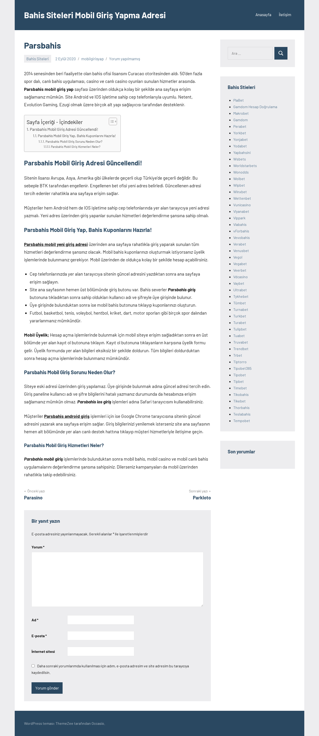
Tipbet (238, 381)
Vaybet (238, 283)
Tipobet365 (242, 368)
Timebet (240, 388)
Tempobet (241, 420)
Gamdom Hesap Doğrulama (255, 106)
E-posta (39, 635)
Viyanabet (241, 211)
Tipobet (239, 375)
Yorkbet (239, 133)
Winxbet (240, 191)
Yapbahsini (242, 152)
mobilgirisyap (92, 58)
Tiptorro (240, 361)
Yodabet (240, 146)
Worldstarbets (245, 165)
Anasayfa (263, 14)
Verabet (239, 244)
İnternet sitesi (43, 651)
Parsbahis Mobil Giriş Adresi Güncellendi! (64, 129)
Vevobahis (241, 237)
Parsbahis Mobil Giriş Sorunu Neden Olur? (74, 141)
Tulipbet (240, 329)
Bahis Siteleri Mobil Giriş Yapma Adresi (95, 15)
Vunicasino (242, 205)
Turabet (239, 322)
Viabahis (240, 224)
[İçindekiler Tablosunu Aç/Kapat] (110, 121)
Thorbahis (241, 407)
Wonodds (241, 172)
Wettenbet (242, 198)
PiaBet (238, 100)
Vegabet (240, 263)
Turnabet (240, 309)
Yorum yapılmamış (124, 58)
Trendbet (240, 348)
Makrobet (241, 113)
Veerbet (239, 270)
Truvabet (240, 342)
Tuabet (239, 335)
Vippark (239, 218)
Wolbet (239, 178)
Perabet (239, 126)
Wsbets (239, 159)
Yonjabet (240, 139)
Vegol (237, 257)
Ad (35, 620)
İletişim (285, 14)
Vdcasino (240, 276)
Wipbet (239, 185)
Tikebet (239, 401)
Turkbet (239, 316)
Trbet (237, 355)
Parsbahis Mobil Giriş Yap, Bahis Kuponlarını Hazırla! (77, 136)
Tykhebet (240, 296)
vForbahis (241, 231)
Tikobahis (241, 394)
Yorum (38, 547)
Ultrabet (240, 290)
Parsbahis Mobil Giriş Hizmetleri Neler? (75, 147)
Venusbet (241, 250)
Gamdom (240, 119)
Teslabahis (242, 414)
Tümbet (239, 303)
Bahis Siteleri (37, 58)
